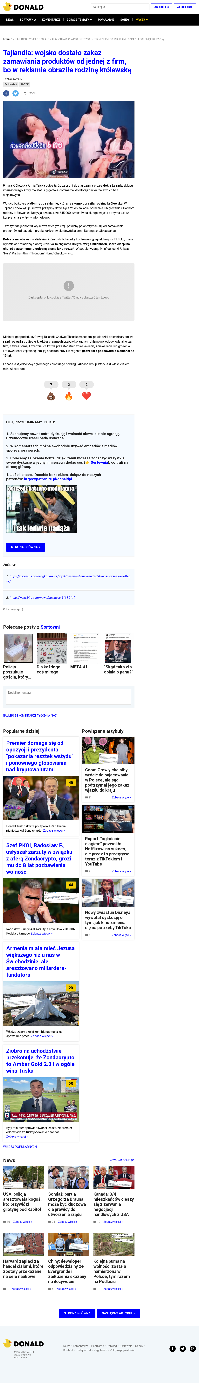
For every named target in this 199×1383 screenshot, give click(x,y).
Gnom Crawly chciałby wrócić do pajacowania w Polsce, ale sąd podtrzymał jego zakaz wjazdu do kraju (107, 780)
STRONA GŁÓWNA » (25, 547)
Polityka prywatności (122, 1350)
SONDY (124, 19)
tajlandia (11, 84)
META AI (78, 666)
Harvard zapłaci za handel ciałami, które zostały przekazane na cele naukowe (23, 1269)
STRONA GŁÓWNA (77, 1313)
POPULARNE (106, 19)
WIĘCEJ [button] (140, 19)
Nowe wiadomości (122, 1160)
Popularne (97, 1346)
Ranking (112, 1346)
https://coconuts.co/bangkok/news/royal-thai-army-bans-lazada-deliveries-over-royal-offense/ (68, 578)
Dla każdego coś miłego (48, 669)
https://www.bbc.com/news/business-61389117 (40, 598)
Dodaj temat (83, 1350)
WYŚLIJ (34, 93)
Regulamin (100, 1350)
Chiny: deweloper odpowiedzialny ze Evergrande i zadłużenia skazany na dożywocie (67, 1271)
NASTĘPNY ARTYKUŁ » (118, 1313)
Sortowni (50, 627)
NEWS (10, 19)
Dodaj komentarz (19, 693)
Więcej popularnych (20, 1147)
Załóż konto (185, 6)
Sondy (139, 1346)
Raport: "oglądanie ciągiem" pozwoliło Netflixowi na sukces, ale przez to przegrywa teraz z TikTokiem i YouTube (107, 851)
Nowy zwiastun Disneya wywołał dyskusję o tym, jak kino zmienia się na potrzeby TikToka (108, 920)
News (66, 1346)
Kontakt (68, 1350)
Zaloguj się (161, 6)
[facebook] (7, 93)
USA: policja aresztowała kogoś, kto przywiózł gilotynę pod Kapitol (22, 1202)
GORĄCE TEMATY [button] (77, 19)
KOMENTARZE (51, 19)
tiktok (25, 84)
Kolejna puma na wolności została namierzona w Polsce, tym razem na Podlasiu (111, 1271)
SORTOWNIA (28, 19)
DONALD (7, 39)
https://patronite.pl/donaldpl (48, 479)
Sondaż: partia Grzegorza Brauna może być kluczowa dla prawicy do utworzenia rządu (67, 1204)
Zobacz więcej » (54, 830)
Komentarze (80, 1346)
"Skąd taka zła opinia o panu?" (118, 669)
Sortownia (99, 462)
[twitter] (16, 93)
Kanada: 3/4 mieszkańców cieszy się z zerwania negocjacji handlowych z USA (113, 1204)
